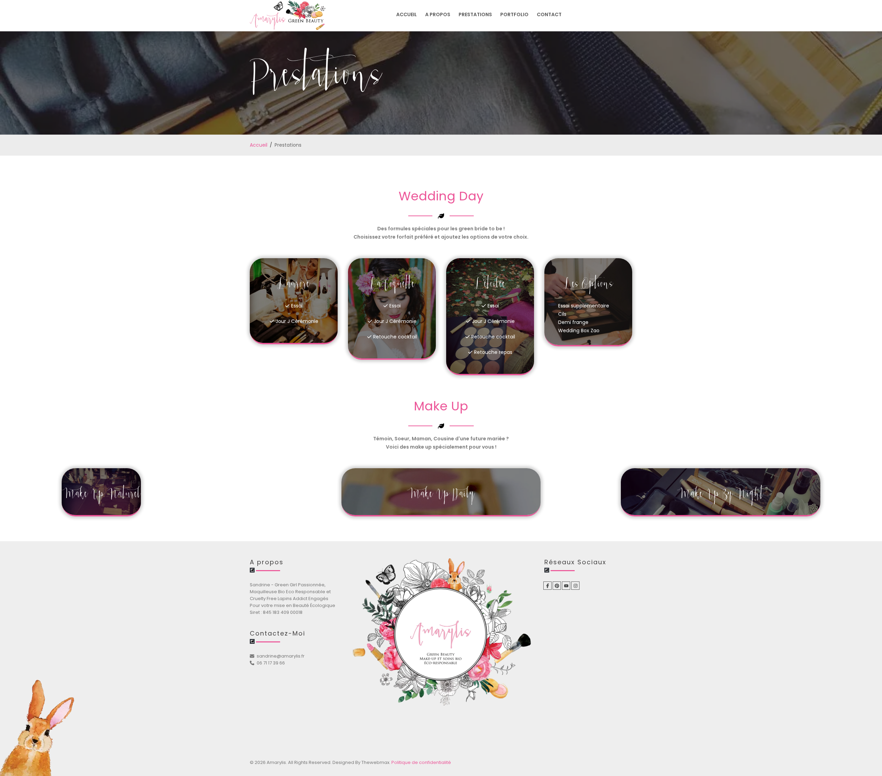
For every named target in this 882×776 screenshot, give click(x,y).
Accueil (258, 144)
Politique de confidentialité (421, 762)
